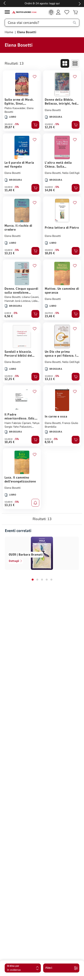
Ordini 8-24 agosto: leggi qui (42, 3)
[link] (51, 12)
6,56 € (8, 316)
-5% (16, 124)
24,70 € (49, 313)
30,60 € (8, 124)
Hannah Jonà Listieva (17, 301)
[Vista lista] (75, 63)
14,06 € (50, 190)
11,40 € (9, 190)
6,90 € (7, 313)
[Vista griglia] (65, 63)
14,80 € (49, 187)
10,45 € (9, 442)
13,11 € (9, 253)
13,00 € (49, 124)
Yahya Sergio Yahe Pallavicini (21, 425)
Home (9, 32)
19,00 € (49, 250)
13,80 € (8, 250)
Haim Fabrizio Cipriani (17, 423)
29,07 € (9, 127)
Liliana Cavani (30, 297)
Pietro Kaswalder (14, 108)
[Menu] (8, 12)
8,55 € (49, 442)
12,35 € (50, 127)
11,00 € (8, 439)
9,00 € (48, 439)
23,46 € (50, 316)
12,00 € (8, 187)
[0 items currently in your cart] (75, 12)
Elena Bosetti (53, 110)
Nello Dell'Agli (71, 173)
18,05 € (50, 253)
